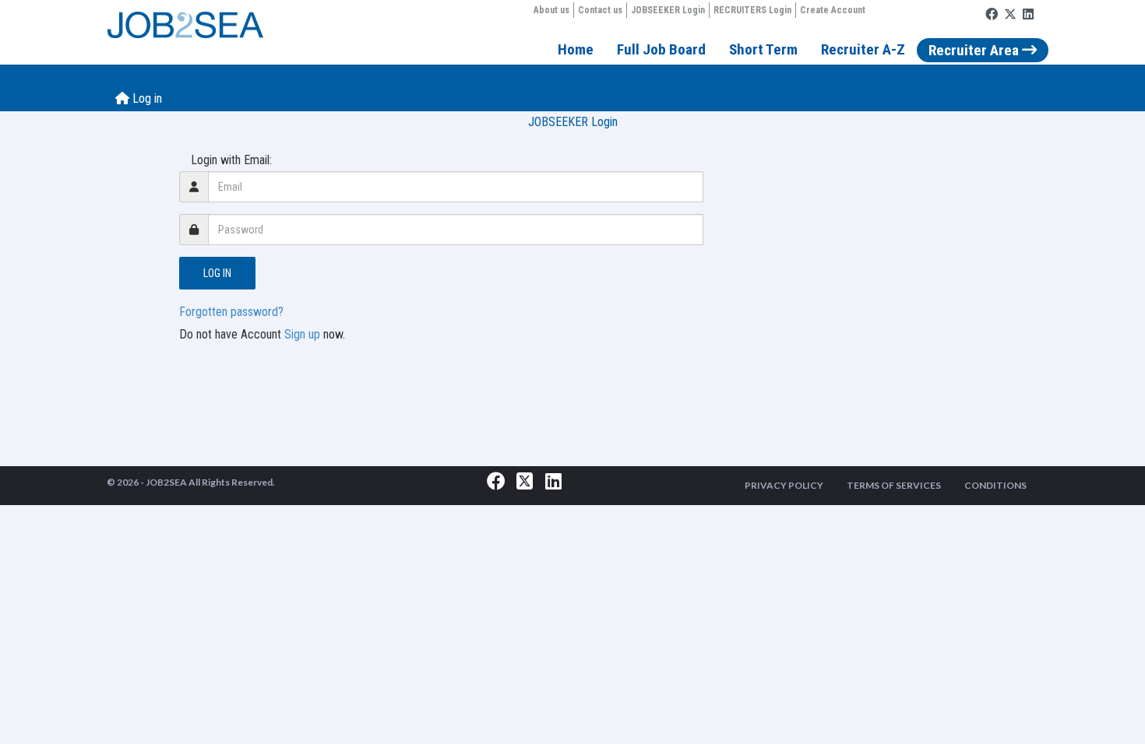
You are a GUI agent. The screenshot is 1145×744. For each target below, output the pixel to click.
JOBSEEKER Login (668, 10)
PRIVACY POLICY (784, 485)
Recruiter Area (975, 50)
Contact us (600, 10)
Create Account (832, 10)
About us (551, 10)
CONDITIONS (995, 485)
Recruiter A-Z (863, 49)
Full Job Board (661, 49)
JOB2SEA (166, 482)
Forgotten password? (231, 311)
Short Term (763, 49)
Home (576, 49)
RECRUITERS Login (752, 10)
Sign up (302, 334)
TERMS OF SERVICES (894, 485)
